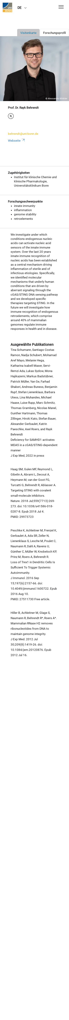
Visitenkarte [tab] (28, 33)
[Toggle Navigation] (61, 7)
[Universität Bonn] (7, 7)
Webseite (14, 140)
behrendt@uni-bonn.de (23, 133)
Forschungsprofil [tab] (54, 33)
